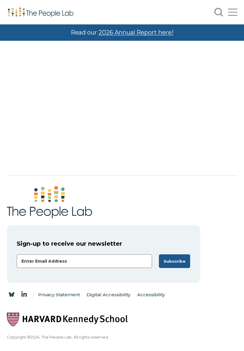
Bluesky (11, 294)
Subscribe (174, 261)
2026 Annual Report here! (135, 32)
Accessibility (151, 294)
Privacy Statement (59, 294)
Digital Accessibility (108, 294)
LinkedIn (24, 294)
